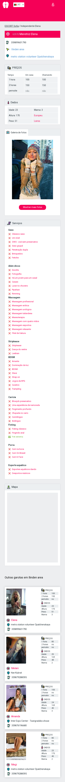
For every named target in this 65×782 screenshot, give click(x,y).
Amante (15, 361)
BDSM (15, 369)
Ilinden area (17, 49)
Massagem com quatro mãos (25, 321)
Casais (15, 282)
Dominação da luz (20, 365)
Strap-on (16, 377)
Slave (14, 373)
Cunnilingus (17, 417)
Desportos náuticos (21, 473)
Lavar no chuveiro (20, 286)
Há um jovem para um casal (24, 278)
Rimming (16, 293)
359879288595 (19, 677)
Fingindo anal (18, 433)
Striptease (16, 345)
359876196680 (19, 725)
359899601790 (18, 42)
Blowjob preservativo (21, 401)
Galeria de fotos (18, 132)
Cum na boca (18, 449)
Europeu (38, 115)
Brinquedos (17, 254)
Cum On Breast (18, 453)
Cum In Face (17, 457)
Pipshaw (16, 290)
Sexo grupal (17, 246)
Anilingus (16, 421)
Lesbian (15, 353)
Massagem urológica (21, 309)
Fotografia (16, 274)
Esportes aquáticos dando (24, 469)
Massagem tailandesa (22, 313)
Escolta (15, 270)
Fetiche (15, 257)
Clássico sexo (18, 234)
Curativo (15, 385)
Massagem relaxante (21, 329)
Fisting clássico (19, 429)
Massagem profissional (23, 301)
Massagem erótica (20, 305)
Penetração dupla (20, 250)
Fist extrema (17, 437)
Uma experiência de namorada (26, 405)
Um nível (16, 238)
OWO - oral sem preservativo (25, 242)
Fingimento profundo (21, 409)
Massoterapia (18, 317)
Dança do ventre (19, 349)
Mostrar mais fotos (32, 207)
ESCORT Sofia (12, 26)
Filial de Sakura (19, 333)
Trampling (16, 389)
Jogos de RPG (18, 381)
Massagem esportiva (21, 325)
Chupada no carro (20, 413)
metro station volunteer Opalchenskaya (32, 56)
